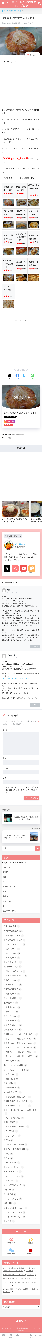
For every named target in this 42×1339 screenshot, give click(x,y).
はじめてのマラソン (15, 1185)
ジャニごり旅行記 (12, 1092)
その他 (10, 1221)
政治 (9, 1158)
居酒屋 (5, 872)
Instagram (15, 573)
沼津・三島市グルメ (15, 971)
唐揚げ (5, 896)
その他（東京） (13, 1025)
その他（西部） (13, 998)
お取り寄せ (12, 1074)
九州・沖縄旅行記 (14, 1118)
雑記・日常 (10, 1203)
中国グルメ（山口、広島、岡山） (20, 1047)
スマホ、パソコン (14, 1167)
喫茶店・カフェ (9, 887)
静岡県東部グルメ (12, 967)
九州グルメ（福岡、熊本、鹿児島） (21, 1056)
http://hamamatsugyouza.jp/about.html (15, 678)
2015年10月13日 (12, 657)
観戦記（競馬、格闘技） (17, 1127)
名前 (4, 758)
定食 (4, 891)
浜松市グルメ (13, 994)
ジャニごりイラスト (15, 1212)
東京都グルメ (11, 1003)
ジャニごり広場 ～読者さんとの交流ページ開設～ (19, 1282)
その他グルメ (12, 1088)
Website (31, 573)
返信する (35, 646)
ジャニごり (29, 1271)
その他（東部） (13, 984)
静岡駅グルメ (31, 1253)
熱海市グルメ (12, 980)
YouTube (23, 573)
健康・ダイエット (12, 1171)
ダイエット (11, 1181)
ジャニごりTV (13, 1136)
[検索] (37, 848)
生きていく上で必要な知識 (16, 1149)
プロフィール (11, 1243)
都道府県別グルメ (12, 1030)
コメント (7, 730)
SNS (9, 1140)
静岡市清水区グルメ (15, 944)
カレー (5, 882)
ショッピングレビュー (16, 1208)
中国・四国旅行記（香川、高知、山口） (21, 1111)
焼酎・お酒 (12, 1079)
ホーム (3, 1337)
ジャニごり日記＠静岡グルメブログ (21, 3)
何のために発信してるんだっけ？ (14, 1275)
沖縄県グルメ (12, 1061)
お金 (9, 1154)
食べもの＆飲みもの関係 (15, 1065)
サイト (5, 778)
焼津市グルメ (13, 949)
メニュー (24, 1337)
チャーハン (7, 901)
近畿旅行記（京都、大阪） (18, 1106)
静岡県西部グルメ (12, 989)
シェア (10, 1337)
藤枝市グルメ (13, 953)
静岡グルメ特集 (18, 434)
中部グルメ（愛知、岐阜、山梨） (21, 1039)
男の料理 (11, 1083)
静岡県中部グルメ (13, 931)
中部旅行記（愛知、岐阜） (18, 1097)
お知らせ (9, 1190)
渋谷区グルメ (12, 1016)
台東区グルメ (13, 1007)
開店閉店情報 (11, 1253)
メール (5, 768)
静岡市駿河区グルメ (15, 940)
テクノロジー (12, 1163)
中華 (4, 877)
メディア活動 (10, 1131)
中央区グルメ (12, 1021)
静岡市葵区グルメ (15, 936)
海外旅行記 (11, 1122)
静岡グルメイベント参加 (17, 1070)
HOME (22, 1321)
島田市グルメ (12, 958)
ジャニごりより (13, 1199)
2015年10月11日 (12, 592)
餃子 (11, 438)
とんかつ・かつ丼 (10, 911)
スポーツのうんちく (15, 1217)
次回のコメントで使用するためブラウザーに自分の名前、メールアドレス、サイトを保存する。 (21, 789)
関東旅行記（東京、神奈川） (19, 1101)
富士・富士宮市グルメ (16, 976)
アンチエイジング (14, 1176)
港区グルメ (12, 1012)
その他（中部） (13, 962)
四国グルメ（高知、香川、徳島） (21, 1052)
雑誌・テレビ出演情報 (16, 1144)
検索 (31, 1337)
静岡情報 (11, 1194)
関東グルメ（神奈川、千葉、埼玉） (21, 1034)
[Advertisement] (21, 87)
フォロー (17, 1337)
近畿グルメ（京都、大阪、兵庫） (21, 1043)
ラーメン (6, 868)
